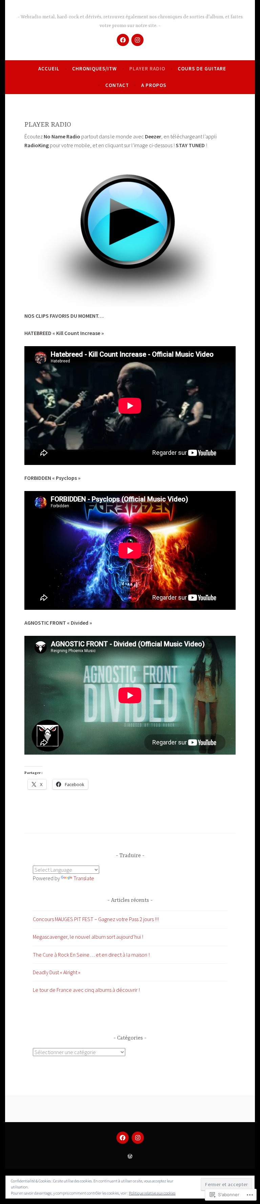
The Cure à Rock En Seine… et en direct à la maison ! (91, 954)
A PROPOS (153, 85)
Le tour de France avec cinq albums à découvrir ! (86, 989)
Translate (83, 878)
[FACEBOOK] (122, 1137)
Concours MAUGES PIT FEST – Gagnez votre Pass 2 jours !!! (96, 919)
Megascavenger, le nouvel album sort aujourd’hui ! (88, 936)
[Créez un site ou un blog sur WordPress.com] (130, 1156)
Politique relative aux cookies (152, 1193)
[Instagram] (137, 40)
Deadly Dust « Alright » (56, 972)
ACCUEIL (49, 68)
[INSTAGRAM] (137, 1137)
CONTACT (117, 85)
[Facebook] (123, 40)
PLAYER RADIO (147, 68)
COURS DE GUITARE (202, 68)
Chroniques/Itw (94, 68)
